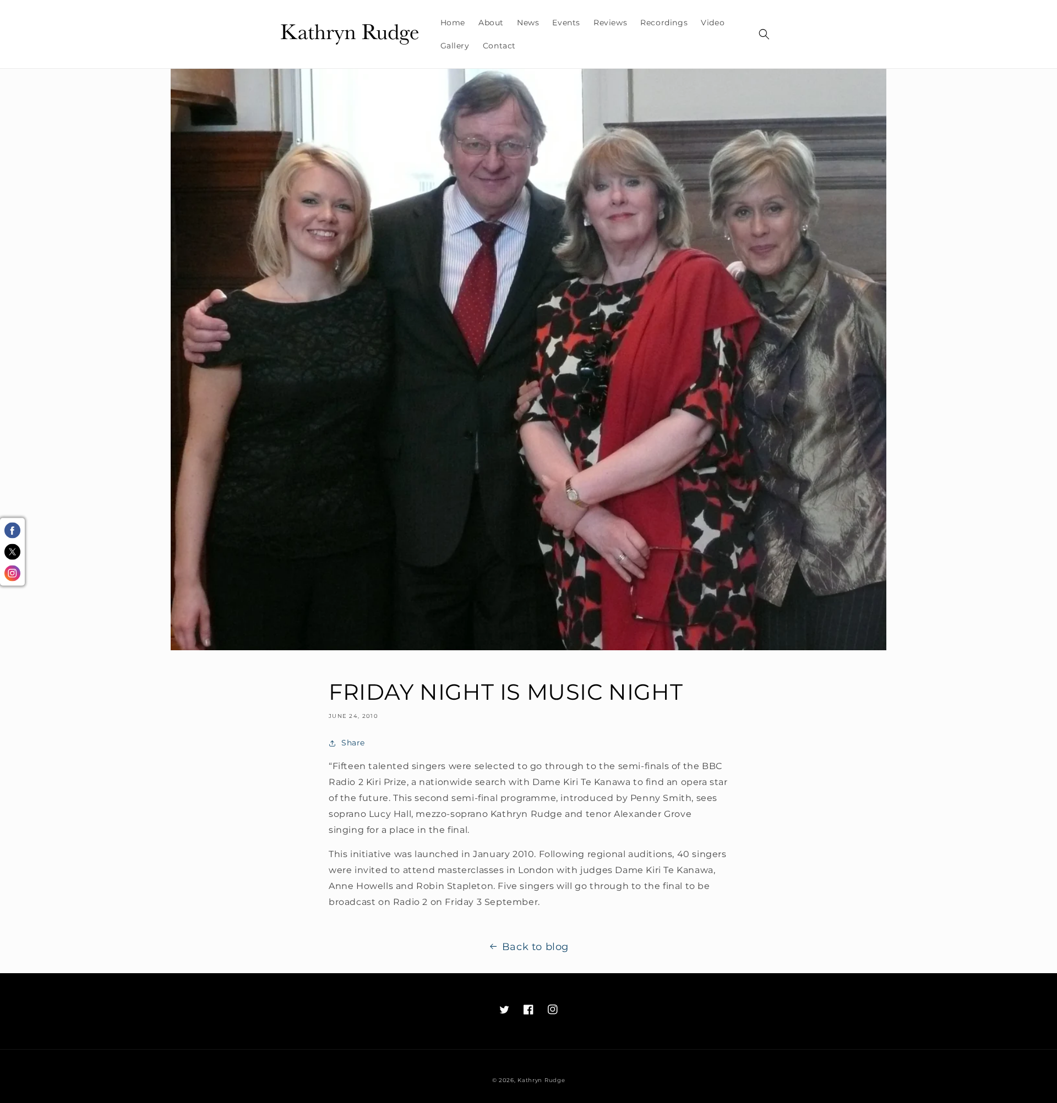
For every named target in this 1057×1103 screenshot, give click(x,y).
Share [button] (353, 743)
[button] (764, 34)
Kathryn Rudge (541, 1080)
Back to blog (535, 947)
